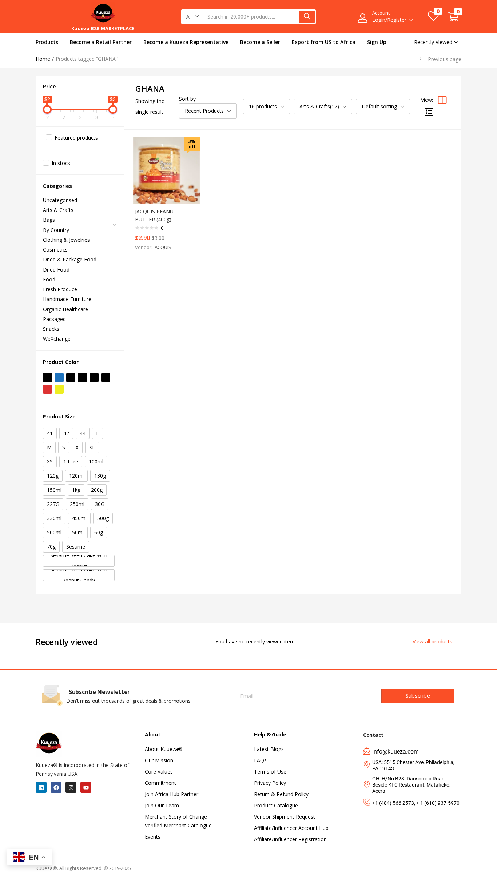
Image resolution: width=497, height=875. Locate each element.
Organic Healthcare (65, 309)
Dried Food (56, 269)
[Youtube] (85, 787)
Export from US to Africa (323, 42)
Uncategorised (60, 200)
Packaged (54, 319)
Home (43, 58)
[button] (192, 17)
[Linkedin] (41, 787)
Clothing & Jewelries (66, 239)
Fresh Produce (60, 289)
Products (47, 42)
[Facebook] (56, 787)
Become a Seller (260, 42)
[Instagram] (70, 787)
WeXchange (57, 338)
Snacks (51, 328)
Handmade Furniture (67, 299)
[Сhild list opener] (115, 227)
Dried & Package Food (69, 259)
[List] (429, 111)
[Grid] (442, 99)
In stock (61, 163)
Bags (49, 219)
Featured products (76, 137)
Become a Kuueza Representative (185, 42)
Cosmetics (55, 249)
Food (49, 279)
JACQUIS (162, 247)
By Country (56, 229)
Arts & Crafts (58, 209)
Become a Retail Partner (101, 42)
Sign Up (376, 42)
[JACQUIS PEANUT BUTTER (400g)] (166, 170)
